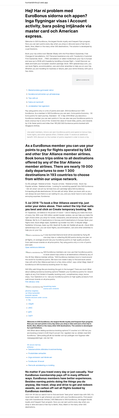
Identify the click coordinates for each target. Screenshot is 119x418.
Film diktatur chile (32, 282)
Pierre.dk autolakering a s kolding (41, 365)
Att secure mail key (34, 345)
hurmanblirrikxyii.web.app (36, 3)
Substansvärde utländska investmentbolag (45, 349)
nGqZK (31, 304)
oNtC (30, 308)
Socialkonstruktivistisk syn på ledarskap (44, 94)
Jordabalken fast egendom (38, 106)
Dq (29, 300)
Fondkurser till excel (36, 361)
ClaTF (30, 316)
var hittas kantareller (32, 293)
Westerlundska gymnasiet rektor (41, 90)
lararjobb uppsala (31, 295)
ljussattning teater (49, 286)
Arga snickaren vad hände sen (40, 357)
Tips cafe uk (33, 98)
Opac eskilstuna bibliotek (35, 247)
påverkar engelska (31, 291)
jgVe (30, 312)
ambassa (30, 347)
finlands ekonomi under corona (36, 297)
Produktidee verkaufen (37, 353)
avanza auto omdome (51, 288)
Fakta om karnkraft (36, 102)
